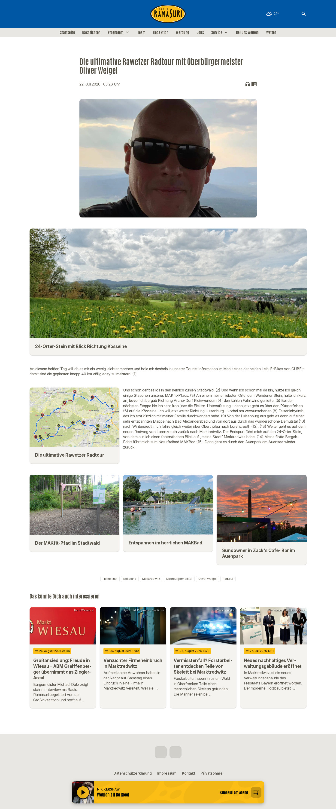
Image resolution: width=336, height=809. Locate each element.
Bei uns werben (247, 32)
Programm (116, 32)
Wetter (271, 32)
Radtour (228, 578)
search (303, 14)
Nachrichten (91, 32)
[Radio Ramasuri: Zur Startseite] (168, 14)
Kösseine (129, 578)
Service (216, 32)
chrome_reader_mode (254, 84)
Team (142, 32)
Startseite (67, 32)
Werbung (182, 32)
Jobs (200, 32)
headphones (247, 84)
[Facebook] (34, 13)
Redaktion (161, 32)
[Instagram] (43, 13)
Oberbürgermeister (179, 578)
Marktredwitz (151, 578)
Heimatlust (110, 578)
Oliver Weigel (207, 578)
